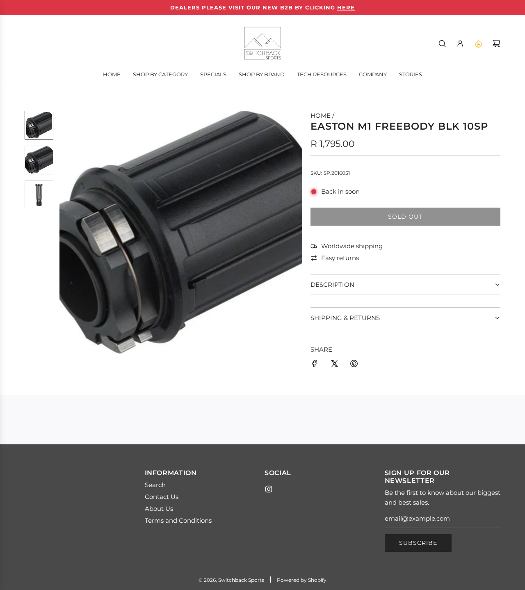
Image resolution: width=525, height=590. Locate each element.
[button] (66, 232)
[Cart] (496, 43)
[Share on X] (334, 364)
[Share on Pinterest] (354, 364)
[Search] (442, 43)
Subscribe (418, 543)
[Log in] (460, 43)
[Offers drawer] (478, 43)
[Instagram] (269, 489)
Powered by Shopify (301, 580)
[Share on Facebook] (315, 364)
